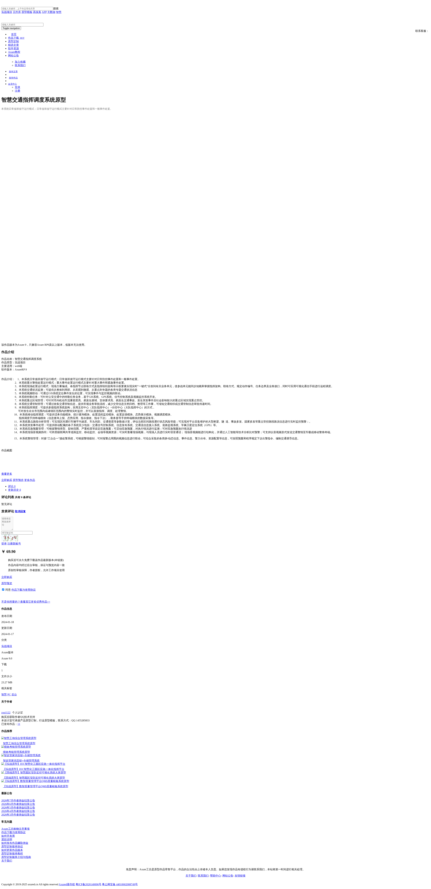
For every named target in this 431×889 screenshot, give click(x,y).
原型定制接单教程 (12, 853)
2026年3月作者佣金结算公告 (18, 814)
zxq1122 (5, 712)
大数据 (51, 12)
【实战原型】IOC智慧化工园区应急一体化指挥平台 (33, 769)
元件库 (17, 12)
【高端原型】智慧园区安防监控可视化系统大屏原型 (34, 777)
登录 (17, 87)
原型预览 (18, 480)
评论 (11, 486)
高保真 (37, 12)
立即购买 (6, 480)
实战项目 (6, 12)
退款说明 (6, 839)
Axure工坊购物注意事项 (15, 828)
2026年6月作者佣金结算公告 (18, 804)
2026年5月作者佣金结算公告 (18, 807)
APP (44, 12)
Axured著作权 (67, 884)
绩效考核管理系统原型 (16, 752)
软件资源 (13, 48)
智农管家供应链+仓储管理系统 (21, 760)
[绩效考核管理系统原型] (16, 746)
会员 (12, 84)
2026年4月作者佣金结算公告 (18, 811)
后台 (14, 694)
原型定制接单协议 (12, 846)
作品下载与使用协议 (23, 589)
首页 (13, 34)
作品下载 (16, 37)
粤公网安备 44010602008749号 (120, 884)
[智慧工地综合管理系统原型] (18, 738)
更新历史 (14, 489)
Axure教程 (14, 52)
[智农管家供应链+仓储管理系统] (21, 755)
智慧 (58, 12)
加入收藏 (20, 61)
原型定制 (13, 41)
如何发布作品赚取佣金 (14, 842)
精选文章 (13, 44)
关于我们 (6, 860)
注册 (17, 90)
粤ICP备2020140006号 (88, 884)
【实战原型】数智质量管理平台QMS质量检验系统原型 (35, 786)
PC (9, 694)
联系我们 (20, 65)
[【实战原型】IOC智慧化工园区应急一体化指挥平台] (33, 763)
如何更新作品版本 (12, 850)
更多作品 (29, 480)
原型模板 (27, 12)
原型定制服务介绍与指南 (16, 857)
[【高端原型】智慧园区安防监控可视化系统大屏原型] (33, 772)
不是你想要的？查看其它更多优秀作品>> (25, 601)
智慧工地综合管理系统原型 (19, 743)
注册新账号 (14, 543)
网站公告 (13, 55)
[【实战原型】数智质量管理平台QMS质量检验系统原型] (35, 781)
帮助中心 (215, 875)
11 (19, 724)
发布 (13, 71)
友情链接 (240, 875)
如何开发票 (8, 835)
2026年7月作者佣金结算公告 (18, 800)
